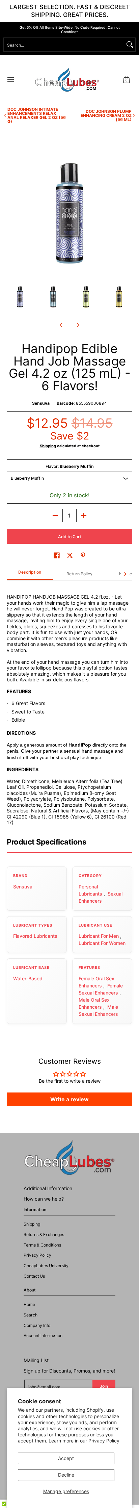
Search (30, 1314)
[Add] (84, 515)
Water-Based (28, 978)
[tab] (30, 574)
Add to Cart (69, 536)
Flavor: (70, 466)
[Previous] (11, 213)
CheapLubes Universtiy (46, 1265)
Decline (66, 1475)
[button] (126, 79)
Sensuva (41, 403)
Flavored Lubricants (35, 936)
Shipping (48, 446)
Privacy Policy (103, 1440)
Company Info (37, 1325)
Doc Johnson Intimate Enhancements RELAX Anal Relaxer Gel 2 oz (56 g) (36, 115)
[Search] (129, 44)
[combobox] (64, 44)
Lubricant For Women (102, 943)
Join (104, 1386)
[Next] (127, 213)
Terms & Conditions (42, 1245)
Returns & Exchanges (44, 1234)
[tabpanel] (69, 705)
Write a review (69, 1099)
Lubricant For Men (99, 936)
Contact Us (34, 1276)
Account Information (43, 1335)
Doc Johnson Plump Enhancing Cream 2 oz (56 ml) (106, 115)
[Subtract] (55, 515)
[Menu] (10, 79)
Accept (66, 1458)
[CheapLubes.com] (67, 79)
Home (29, 1304)
